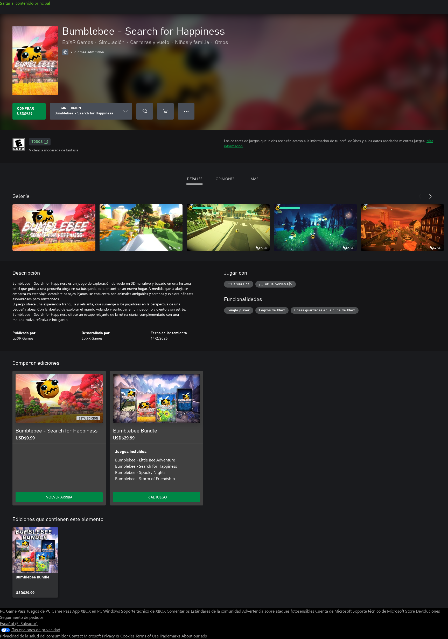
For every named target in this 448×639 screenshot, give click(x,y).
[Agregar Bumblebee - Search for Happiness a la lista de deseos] (144, 111)
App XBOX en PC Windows (96, 611)
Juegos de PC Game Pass (49, 611)
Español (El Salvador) (19, 623)
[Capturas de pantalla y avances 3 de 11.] (228, 227)
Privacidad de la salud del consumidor (34, 635)
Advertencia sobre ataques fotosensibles (278, 611)
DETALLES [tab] (194, 178)
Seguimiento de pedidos (22, 617)
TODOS (37, 142)
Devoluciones (428, 611)
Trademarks (170, 635)
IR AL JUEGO (156, 497)
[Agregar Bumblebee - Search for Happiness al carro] (165, 111)
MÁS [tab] (254, 178)
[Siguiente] (430, 196)
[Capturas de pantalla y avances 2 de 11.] (141, 227)
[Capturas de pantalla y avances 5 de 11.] (402, 227)
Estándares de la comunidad (216, 611)
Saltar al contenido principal (25, 3)
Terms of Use (147, 635)
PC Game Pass (13, 611)
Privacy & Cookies (118, 635)
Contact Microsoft (85, 635)
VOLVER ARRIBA (59, 497)
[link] (35, 562)
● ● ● (186, 111)
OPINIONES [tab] (225, 178)
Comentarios (178, 611)
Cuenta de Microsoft (333, 611)
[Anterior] (420, 196)
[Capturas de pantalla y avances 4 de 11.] (315, 227)
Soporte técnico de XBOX (144, 611)
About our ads (194, 635)
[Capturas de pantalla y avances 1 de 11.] (53, 227)
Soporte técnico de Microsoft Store (384, 611)
